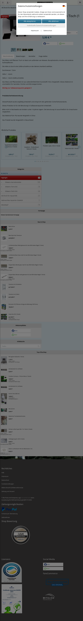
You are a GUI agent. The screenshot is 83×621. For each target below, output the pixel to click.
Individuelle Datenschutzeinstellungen (41, 25)
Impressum (35, 30)
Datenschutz (48, 30)
